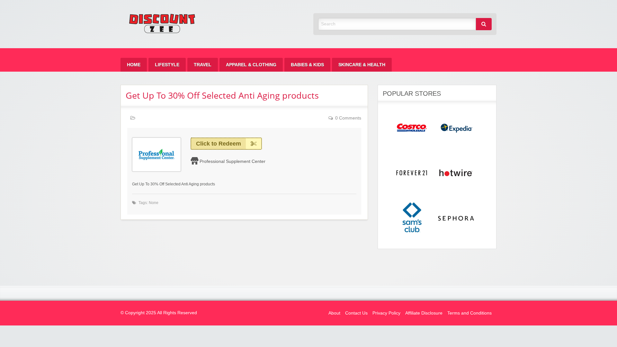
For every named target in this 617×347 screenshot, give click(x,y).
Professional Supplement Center (232, 161)
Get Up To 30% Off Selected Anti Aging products (222, 95)
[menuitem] (134, 65)
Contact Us (356, 313)
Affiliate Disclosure (424, 313)
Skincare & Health (361, 64)
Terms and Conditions (469, 313)
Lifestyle (167, 64)
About (334, 313)
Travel (202, 64)
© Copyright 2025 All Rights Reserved (159, 312)
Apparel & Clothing (251, 64)
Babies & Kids (307, 64)
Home (133, 64)
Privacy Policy (386, 313)
